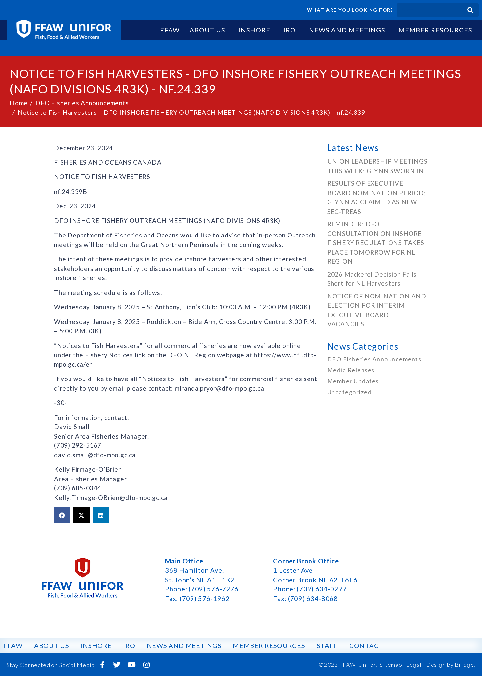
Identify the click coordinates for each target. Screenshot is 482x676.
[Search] (470, 10)
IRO (289, 30)
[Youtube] (131, 664)
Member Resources (435, 30)
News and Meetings (347, 30)
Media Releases (351, 370)
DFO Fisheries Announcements (374, 359)
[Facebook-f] (102, 664)
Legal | (415, 664)
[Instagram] (146, 664)
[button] (62, 515)
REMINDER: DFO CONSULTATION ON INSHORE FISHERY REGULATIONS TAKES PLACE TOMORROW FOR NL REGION (375, 242)
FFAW (170, 30)
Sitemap (391, 664)
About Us (207, 30)
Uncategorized (349, 392)
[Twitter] (117, 664)
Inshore (254, 30)
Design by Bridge (450, 664)
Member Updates (353, 381)
